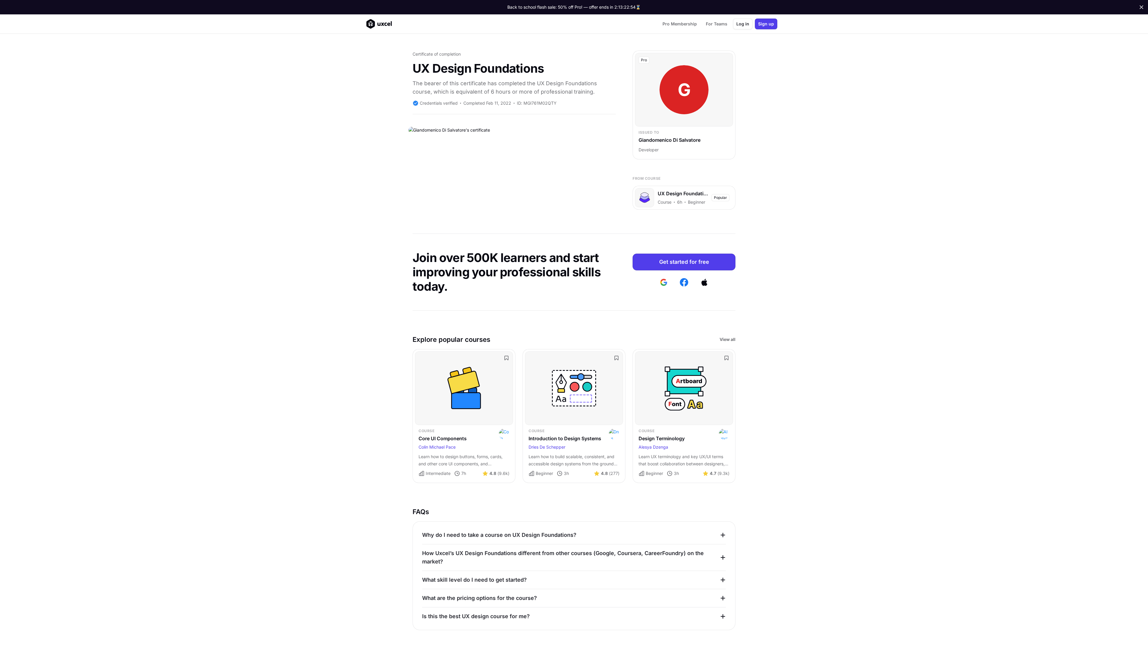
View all (727, 339)
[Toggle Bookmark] (506, 358)
